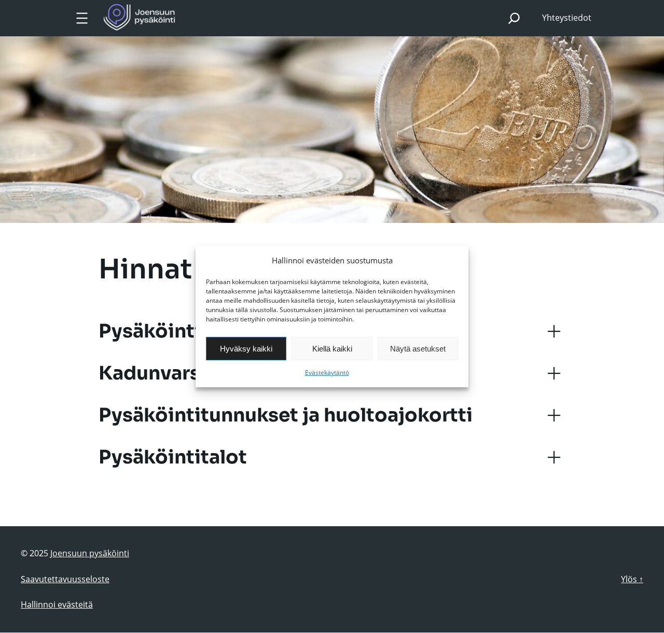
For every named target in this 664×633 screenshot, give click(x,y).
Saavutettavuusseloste (65, 579)
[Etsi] (514, 18)
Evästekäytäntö (327, 372)
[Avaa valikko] (82, 18)
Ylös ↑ (632, 579)
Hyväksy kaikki (246, 348)
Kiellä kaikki (332, 348)
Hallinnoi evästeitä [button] (57, 604)
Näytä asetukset (418, 348)
